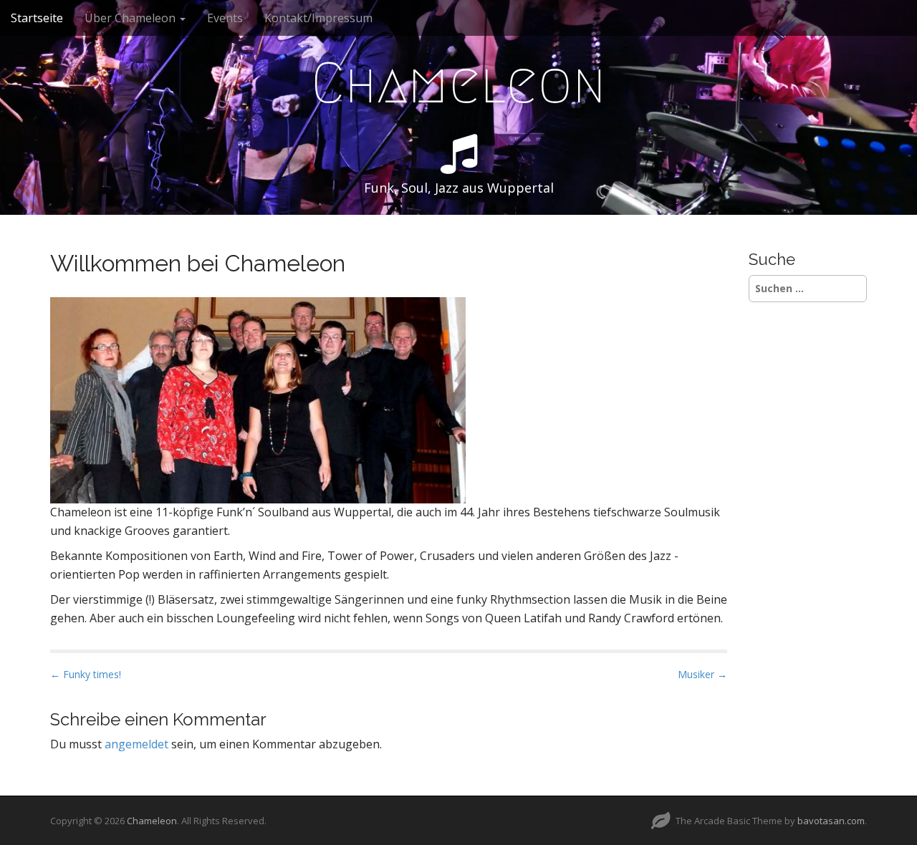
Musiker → (702, 674)
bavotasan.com (831, 820)
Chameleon (458, 83)
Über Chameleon (131, 18)
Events (225, 18)
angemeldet (136, 744)
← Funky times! (85, 674)
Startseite (37, 18)
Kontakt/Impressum (318, 18)
